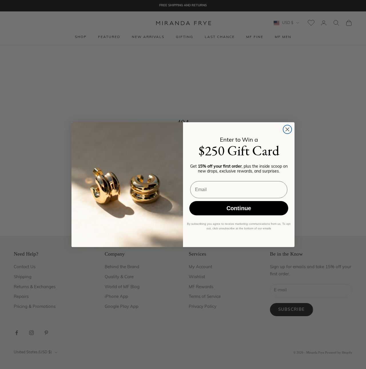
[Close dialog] (287, 129)
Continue (238, 208)
